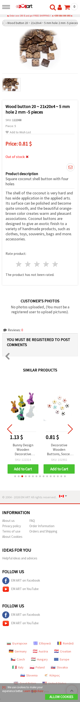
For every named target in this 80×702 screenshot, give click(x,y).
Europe (64, 659)
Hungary (42, 659)
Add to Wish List (20, 132)
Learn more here (33, 691)
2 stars (28, 264)
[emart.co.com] (22, 6)
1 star (19, 264)
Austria (43, 651)
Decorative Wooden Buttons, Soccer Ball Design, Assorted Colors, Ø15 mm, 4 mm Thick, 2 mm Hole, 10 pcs (59, 450)
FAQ (32, 521)
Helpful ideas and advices (19, 558)
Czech (21, 659)
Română (68, 643)
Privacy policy (11, 526)
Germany (21, 651)
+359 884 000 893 (62, 16)
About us (8, 521)
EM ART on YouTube (25, 589)
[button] (15, 476)
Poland (40, 667)
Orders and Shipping (43, 531)
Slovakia (62, 667)
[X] (4, 687)
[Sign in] (61, 7)
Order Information (41, 526)
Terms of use (11, 531)
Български (19, 643)
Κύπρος (55, 675)
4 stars (46, 264)
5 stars (55, 264)
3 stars (37, 264)
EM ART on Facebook (25, 580)
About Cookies (12, 536)
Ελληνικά (45, 643)
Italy (21, 667)
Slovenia (32, 675)
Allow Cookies (61, 697)
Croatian (65, 651)
